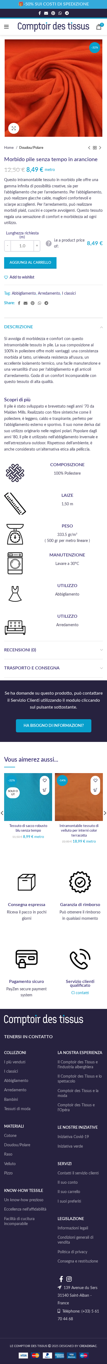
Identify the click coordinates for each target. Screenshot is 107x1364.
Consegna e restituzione (78, 1261)
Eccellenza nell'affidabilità (25, 1209)
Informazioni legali (73, 1228)
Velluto (10, 1164)
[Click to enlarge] (13, 128)
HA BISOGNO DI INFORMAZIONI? (54, 726)
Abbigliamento (24, 293)
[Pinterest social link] (53, 13)
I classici (69, 293)
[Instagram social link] (69, 1279)
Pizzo (8, 1173)
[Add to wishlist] (44, 780)
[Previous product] (89, 148)
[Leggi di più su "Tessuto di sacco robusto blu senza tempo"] (44, 790)
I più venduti (15, 1062)
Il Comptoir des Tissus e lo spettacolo (80, 1079)
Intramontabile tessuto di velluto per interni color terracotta (79, 830)
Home (9, 148)
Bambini (11, 1100)
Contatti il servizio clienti (78, 1173)
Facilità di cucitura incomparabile (19, 1221)
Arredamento (49, 293)
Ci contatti (80, 993)
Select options (95, 790)
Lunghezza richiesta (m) (22, 235)
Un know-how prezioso (23, 1200)
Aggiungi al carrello (30, 263)
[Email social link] (46, 13)
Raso (8, 1154)
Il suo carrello (69, 1192)
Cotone (10, 1136)
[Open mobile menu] (6, 26)
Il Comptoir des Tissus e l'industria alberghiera (78, 1064)
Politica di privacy (72, 1252)
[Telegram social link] (67, 13)
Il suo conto (68, 1183)
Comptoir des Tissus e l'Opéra (76, 1107)
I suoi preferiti (69, 1201)
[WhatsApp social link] (60, 13)
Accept (53, 1355)
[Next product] (100, 148)
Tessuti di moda (17, 1109)
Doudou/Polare (31, 148)
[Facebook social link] (40, 13)
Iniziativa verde (70, 1146)
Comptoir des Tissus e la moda (78, 1093)
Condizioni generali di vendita (75, 1240)
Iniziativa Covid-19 (73, 1137)
